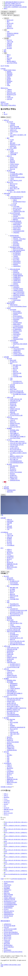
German (9, 78)
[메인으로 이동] (2, 515)
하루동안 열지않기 (7, 15)
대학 (5, 30)
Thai (8, 84)
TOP (2, 966)
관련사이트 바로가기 (5, 920)
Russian (9, 79)
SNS (5, 53)
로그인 (5, 114)
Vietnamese (10, 74)
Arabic (8, 85)
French (8, 77)
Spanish (9, 82)
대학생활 (6, 38)
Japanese (9, 71)
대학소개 (6, 18)
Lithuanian (9, 75)
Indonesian (9, 72)
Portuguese (9, 81)
